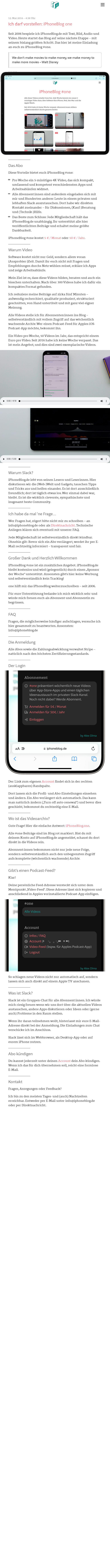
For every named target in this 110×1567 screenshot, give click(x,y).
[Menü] (103, 4)
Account (48, 781)
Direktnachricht (63, 525)
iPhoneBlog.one (77, 826)
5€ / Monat (52, 238)
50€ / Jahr (77, 238)
